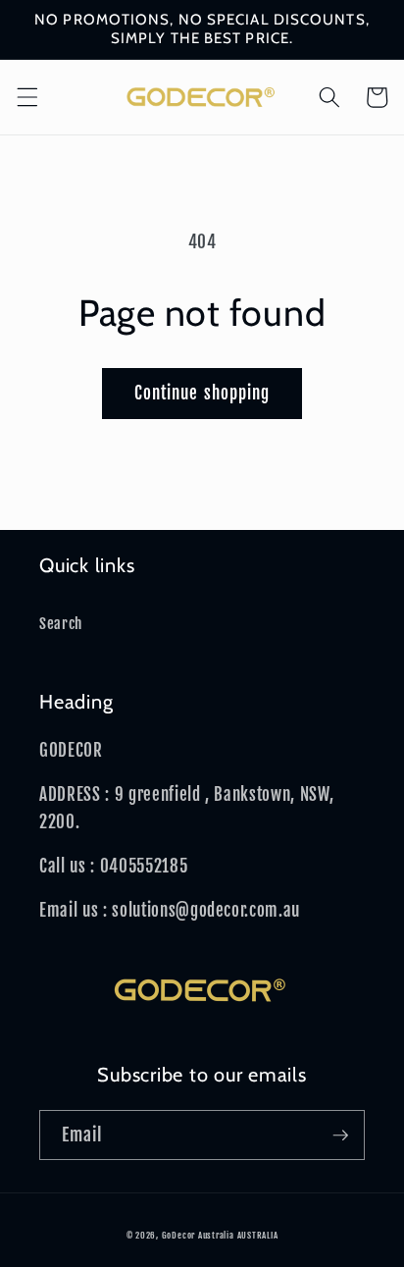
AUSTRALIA (257, 1235)
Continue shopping (202, 393)
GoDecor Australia (198, 1235)
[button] (26, 97)
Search (60, 623)
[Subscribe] (340, 1135)
